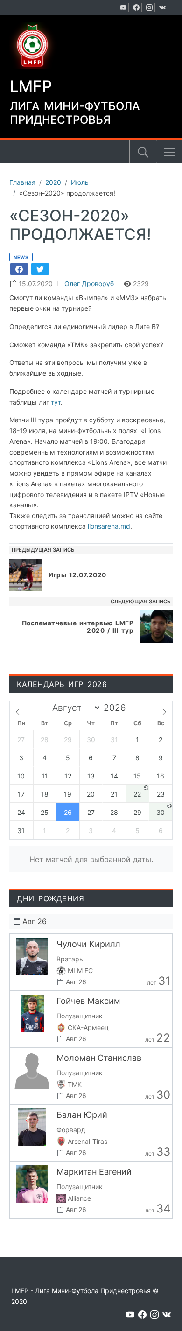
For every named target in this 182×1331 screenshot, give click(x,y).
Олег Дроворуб (89, 283)
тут (56, 402)
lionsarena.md (109, 526)
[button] (169, 152)
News (21, 257)
